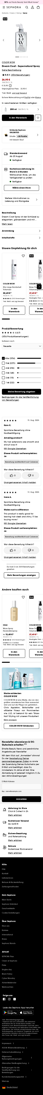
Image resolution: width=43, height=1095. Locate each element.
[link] (21, 392)
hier (22, 1020)
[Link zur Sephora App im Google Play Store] (10, 1012)
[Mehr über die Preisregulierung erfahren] (10, 86)
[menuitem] (32, 7)
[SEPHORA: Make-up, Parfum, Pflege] (14, 7)
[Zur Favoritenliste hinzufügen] (23, 256)
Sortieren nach (8, 341)
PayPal (27, 97)
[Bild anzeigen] (21, 38)
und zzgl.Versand (19, 93)
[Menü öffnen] (4, 7)
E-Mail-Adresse (8, 781)
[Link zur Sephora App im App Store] (26, 1012)
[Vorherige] (3, 40)
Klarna (38, 97)
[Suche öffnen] (27, 7)
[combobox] (22, 346)
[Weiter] (39, 40)
